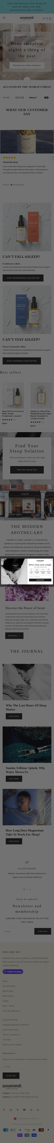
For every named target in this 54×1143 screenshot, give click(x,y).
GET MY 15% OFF (40, 580)
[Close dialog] (52, 560)
